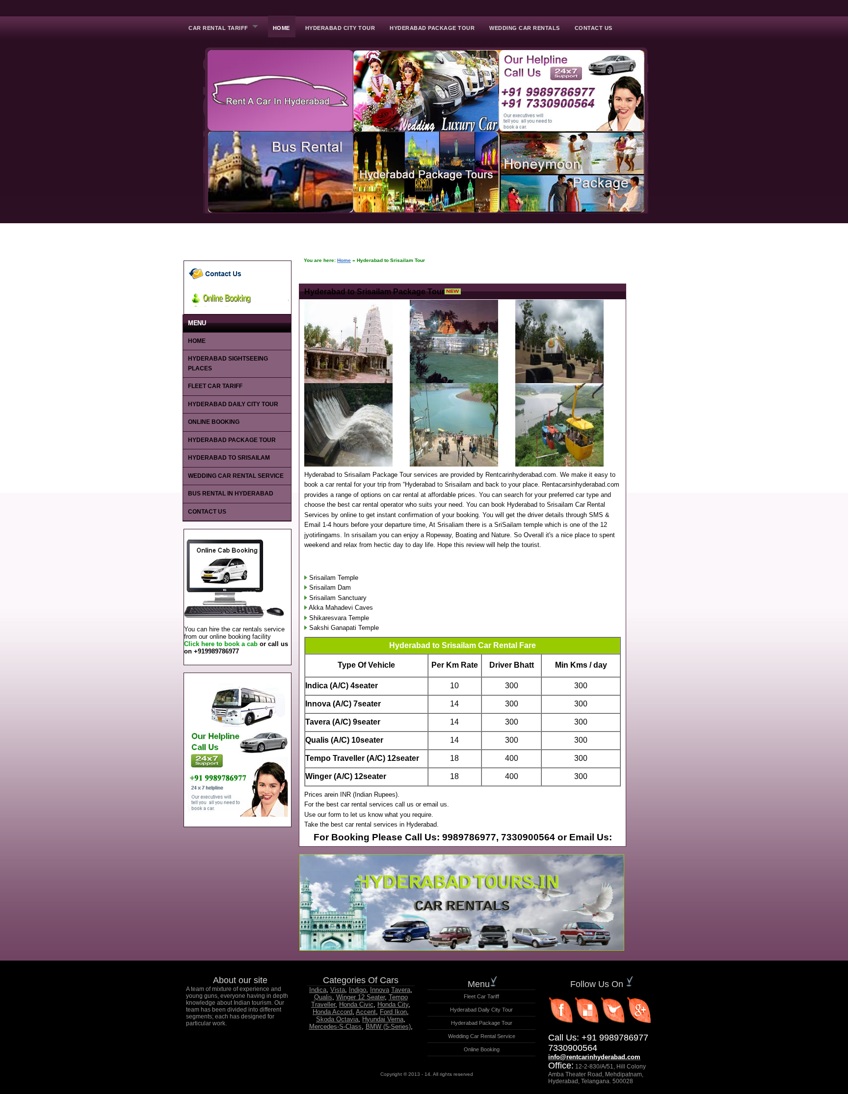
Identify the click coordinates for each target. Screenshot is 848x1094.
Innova (379, 989)
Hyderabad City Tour (340, 28)
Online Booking (213, 421)
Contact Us (593, 28)
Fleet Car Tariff (215, 386)
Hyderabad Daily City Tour (233, 404)
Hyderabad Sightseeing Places (228, 363)
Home (281, 28)
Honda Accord (332, 1012)
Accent (366, 1012)
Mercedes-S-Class (335, 1026)
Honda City (392, 1004)
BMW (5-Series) (388, 1026)
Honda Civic (356, 1004)
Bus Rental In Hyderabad (230, 493)
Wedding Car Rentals (524, 28)
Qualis (323, 997)
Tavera (400, 989)
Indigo (357, 989)
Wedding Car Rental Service (236, 475)
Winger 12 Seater (360, 997)
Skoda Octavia (337, 1019)
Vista (337, 989)
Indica (317, 989)
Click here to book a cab (221, 644)
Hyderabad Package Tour (432, 28)
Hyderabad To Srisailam (229, 457)
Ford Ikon (393, 1012)
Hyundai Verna (382, 1019)
